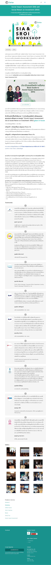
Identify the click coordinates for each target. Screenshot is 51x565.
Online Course (8, 507)
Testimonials (8, 49)
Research (7, 502)
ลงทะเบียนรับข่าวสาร (14, 549)
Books (6, 513)
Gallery (14, 49)
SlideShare (30, 540)
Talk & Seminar (8, 510)
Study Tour (7, 515)
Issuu (29, 542)
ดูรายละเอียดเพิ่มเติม (25, 104)
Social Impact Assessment (11, 518)
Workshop (7, 505)
